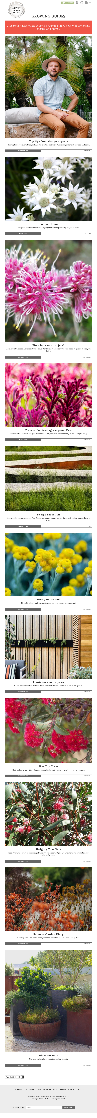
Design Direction (48, 514)
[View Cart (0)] (86, 2)
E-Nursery (19, 1090)
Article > (87, 151)
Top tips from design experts (48, 141)
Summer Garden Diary (48, 934)
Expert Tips (23, 151)
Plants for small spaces (48, 682)
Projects (47, 1090)
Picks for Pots (48, 1055)
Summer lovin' (48, 224)
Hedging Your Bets (48, 849)
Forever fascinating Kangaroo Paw (48, 430)
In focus (23, 233)
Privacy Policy (67, 1090)
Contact (80, 1090)
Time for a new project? (48, 345)
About (56, 1090)
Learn (38, 1090)
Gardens (30, 1090)
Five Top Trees (48, 766)
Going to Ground (48, 599)
